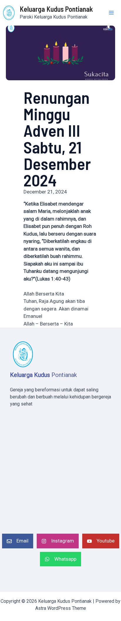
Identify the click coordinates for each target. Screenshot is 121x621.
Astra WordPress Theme (60, 608)
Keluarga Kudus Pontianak (56, 9)
